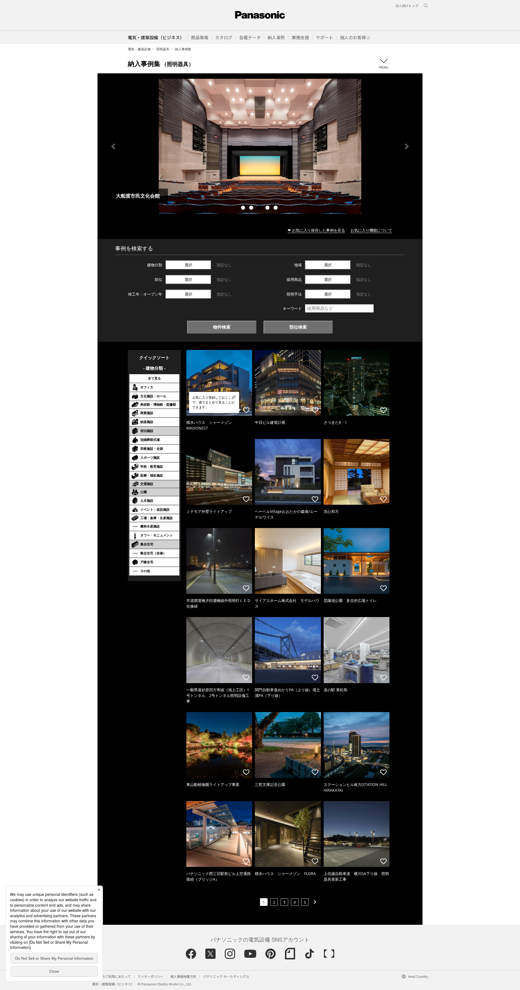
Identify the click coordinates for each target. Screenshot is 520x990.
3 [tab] (260, 208)
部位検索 (298, 327)
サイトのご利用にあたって (111, 976)
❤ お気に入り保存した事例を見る (316, 230)
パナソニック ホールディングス (226, 976)
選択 (188, 264)
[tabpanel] (260, 146)
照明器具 (162, 49)
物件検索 (221, 327)
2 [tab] (252, 208)
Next (406, 146)
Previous (113, 146)
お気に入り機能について (371, 230)
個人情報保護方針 (183, 976)
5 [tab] (276, 208)
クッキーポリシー (151, 976)
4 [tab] (268, 208)
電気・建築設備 (139, 49)
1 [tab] (243, 208)
